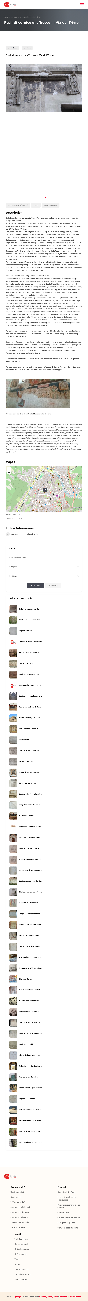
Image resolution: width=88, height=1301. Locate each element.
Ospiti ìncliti (15, 1197)
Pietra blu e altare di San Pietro (30, 707)
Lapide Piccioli (25, 631)
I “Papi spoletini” (17, 1202)
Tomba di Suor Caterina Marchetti (30, 750)
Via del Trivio (32, 534)
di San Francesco (21, 1249)
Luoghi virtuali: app (22, 1274)
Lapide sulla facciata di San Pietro (30, 794)
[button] (42, 198)
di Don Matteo (20, 1254)
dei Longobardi (21, 1244)
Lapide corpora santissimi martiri (30, 924)
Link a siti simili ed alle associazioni (67, 1198)
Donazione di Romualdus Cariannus (30, 870)
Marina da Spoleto (27, 816)
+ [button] (9, 468)
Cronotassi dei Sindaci (20, 1207)
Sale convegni (20, 1279)
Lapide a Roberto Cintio (29, 674)
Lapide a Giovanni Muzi (29, 848)
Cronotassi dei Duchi (19, 1217)
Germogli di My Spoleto (67, 1228)
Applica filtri (35, 585)
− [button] (9, 472)
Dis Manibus (24, 739)
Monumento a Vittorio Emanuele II (30, 968)
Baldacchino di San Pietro (30, 826)
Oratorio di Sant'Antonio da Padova (30, 837)
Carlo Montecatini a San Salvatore (30, 1109)
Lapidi (36, 205)
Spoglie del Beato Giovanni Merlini (30, 1120)
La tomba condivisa (27, 783)
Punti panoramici (21, 1269)
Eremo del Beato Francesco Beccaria (30, 1142)
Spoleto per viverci (18, 1227)
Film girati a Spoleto (66, 1223)
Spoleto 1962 (63, 1213)
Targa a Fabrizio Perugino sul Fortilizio (30, 946)
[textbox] (13, 567)
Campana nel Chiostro (28, 1077)
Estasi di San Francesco (29, 772)
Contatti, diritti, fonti (66, 1192)
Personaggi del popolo (29, 1011)
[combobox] (44, 567)
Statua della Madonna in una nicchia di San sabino (30, 685)
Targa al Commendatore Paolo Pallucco (30, 913)
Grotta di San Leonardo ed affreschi (30, 957)
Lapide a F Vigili (26, 1044)
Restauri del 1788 (26, 761)
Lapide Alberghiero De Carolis (30, 881)
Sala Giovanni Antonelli (29, 609)
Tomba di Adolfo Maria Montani (30, 1022)
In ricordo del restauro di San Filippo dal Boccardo (30, 859)
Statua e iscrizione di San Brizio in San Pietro (30, 892)
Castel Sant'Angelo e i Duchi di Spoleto (30, 718)
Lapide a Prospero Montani (30, 1033)
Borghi (17, 1264)
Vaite (16, 1259)
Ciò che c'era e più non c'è (18, 205)
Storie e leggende (50, 205)
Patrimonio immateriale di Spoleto (68, 1206)
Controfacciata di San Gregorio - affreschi (30, 935)
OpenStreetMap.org (14, 518)
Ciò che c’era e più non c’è (68, 1218)
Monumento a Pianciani (29, 1001)
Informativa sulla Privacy (70, 1297)
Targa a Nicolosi (26, 663)
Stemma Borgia (25, 979)
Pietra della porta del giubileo (30, 1055)
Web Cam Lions (21, 1239)
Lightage (17, 1297)
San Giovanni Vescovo (28, 728)
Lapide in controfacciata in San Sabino (30, 696)
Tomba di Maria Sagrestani (30, 641)
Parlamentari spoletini (19, 1222)
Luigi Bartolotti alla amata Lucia (30, 805)
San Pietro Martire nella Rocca (30, 990)
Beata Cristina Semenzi (29, 652)
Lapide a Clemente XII (28, 1098)
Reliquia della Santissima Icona (30, 1066)
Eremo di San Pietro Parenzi (30, 1131)
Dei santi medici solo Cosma (30, 903)
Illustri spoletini (17, 1192)
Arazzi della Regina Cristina (30, 1088)
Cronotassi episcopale (19, 1212)
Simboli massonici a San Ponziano (30, 620)
